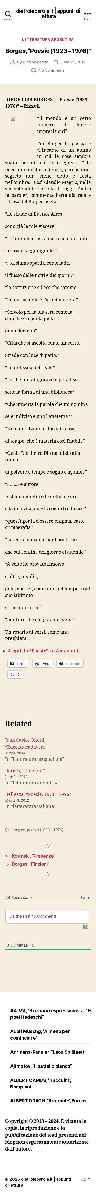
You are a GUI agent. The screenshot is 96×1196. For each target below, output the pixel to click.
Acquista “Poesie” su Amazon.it (44, 651)
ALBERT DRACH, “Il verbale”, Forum (48, 1101)
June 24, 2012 (73, 62)
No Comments (52, 70)
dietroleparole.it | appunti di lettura (48, 13)
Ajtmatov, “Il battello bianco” (41, 1066)
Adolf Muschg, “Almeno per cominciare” (40, 1034)
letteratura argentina (48, 39)
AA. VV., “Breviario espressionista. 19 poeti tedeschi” (50, 1014)
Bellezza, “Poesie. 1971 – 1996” (38, 795)
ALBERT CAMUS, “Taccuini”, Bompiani (40, 1083)
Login (85, 897)
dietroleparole (35, 62)
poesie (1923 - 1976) (45, 829)
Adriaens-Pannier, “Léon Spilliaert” (48, 1052)
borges (18, 829)
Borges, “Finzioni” (25, 771)
